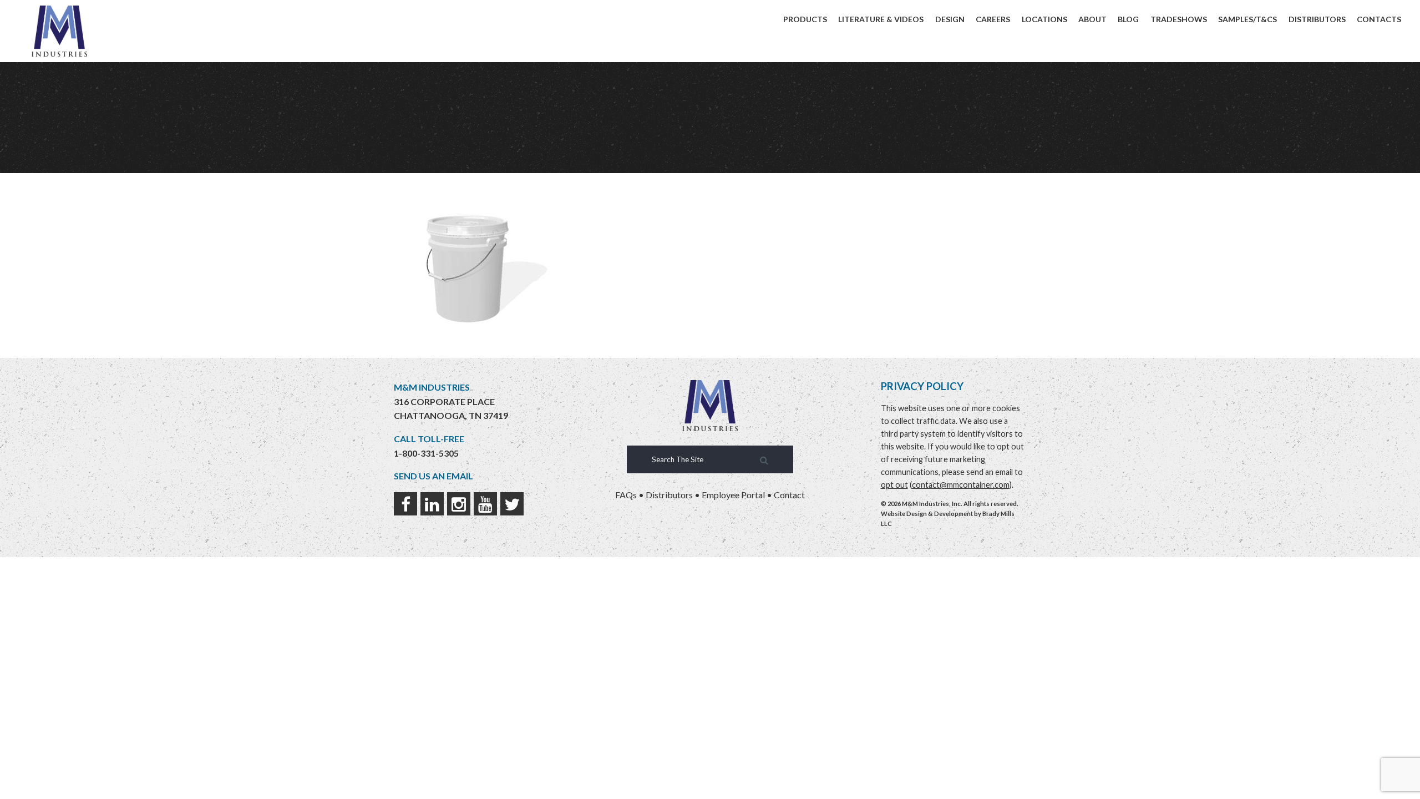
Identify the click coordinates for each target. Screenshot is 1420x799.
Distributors (1317, 19)
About (1092, 19)
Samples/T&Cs (1247, 19)
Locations (1044, 19)
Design (950, 19)
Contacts (1379, 19)
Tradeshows (1178, 19)
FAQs (626, 494)
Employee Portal (733, 494)
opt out (894, 484)
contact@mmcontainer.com (961, 484)
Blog (1128, 19)
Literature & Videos (881, 19)
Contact (789, 494)
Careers (993, 19)
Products (805, 19)
